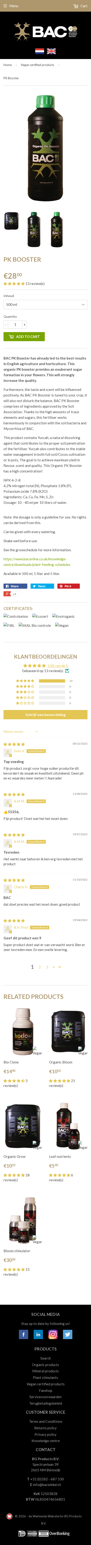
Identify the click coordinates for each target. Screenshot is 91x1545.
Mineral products (45, 1371)
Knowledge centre (46, 1441)
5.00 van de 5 (57, 666)
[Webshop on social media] (23, 1338)
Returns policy (45, 1428)
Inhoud (9, 296)
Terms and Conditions (45, 1421)
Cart (84, 6)
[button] (14, 283)
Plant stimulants (45, 1377)
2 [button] (40, 967)
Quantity (10, 316)
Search (45, 1358)
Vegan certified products (37, 65)
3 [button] (47, 967)
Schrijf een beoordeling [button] (45, 714)
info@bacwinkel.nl (47, 1484)
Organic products (45, 1365)
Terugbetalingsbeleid (45, 1403)
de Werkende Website (44, 1516)
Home (8, 65)
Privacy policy (45, 1434)
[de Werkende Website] (10, 1516)
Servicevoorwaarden (45, 1397)
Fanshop (45, 1390)
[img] (14, 744)
